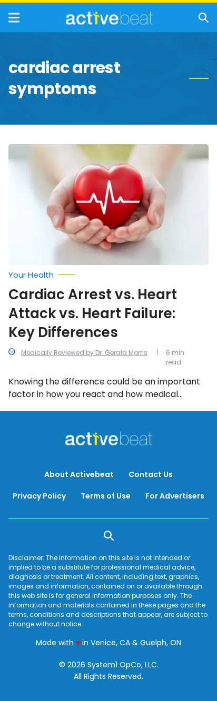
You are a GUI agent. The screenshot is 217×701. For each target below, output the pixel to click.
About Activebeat (79, 474)
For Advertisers (174, 496)
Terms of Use (106, 496)
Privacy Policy (39, 496)
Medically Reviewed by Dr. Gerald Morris (84, 352)
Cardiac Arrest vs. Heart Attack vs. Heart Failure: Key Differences (92, 313)
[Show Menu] (13, 18)
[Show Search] (204, 18)
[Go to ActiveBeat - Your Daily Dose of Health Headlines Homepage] (109, 18)
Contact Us (151, 474)
